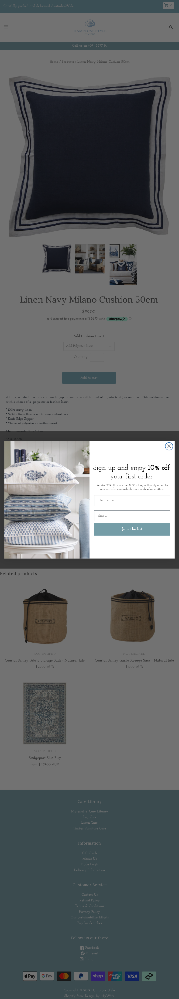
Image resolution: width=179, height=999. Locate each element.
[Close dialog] (169, 446)
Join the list (132, 529)
